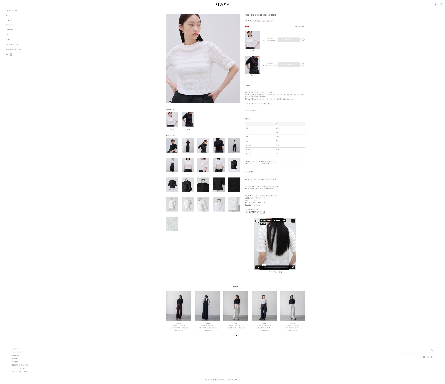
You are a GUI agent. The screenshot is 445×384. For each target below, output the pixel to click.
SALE (7, 20)
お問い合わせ (16, 355)
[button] (233, 335)
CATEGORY (9, 25)
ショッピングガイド (18, 352)
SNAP (8, 35)
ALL (7, 15)
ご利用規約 (15, 362)
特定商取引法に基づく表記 (13, 49)
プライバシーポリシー (18, 368)
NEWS (8, 39)
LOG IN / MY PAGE (12, 10)
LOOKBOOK (10, 30)
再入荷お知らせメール (289, 40)
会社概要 (14, 358)
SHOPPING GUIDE (12, 44)
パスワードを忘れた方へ (19, 371)
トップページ (16, 349)
